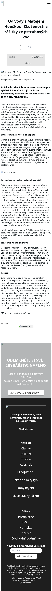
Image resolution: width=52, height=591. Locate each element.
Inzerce (26, 532)
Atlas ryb (26, 464)
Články (26, 448)
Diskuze (26, 453)
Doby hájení (25, 487)
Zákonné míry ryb (25, 479)
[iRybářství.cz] (2, 3)
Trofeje (26, 459)
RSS (25, 522)
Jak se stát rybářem (25, 495)
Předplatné (25, 471)
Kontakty (26, 527)
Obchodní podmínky (26, 538)
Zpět (30, 47)
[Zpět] (22, 47)
